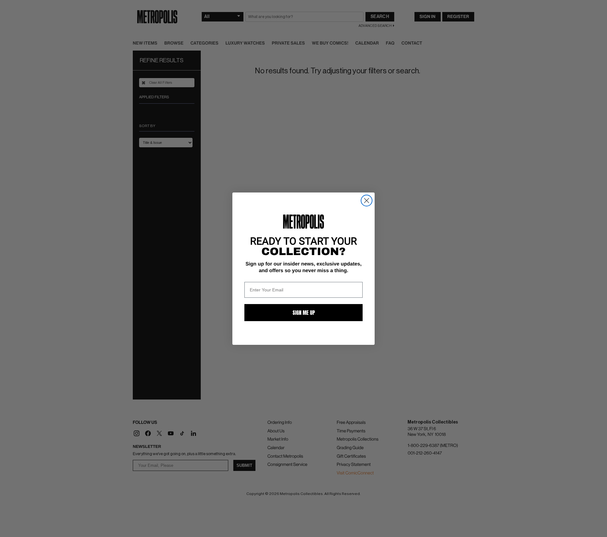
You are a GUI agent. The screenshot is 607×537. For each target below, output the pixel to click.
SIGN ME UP (303, 312)
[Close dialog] (366, 200)
